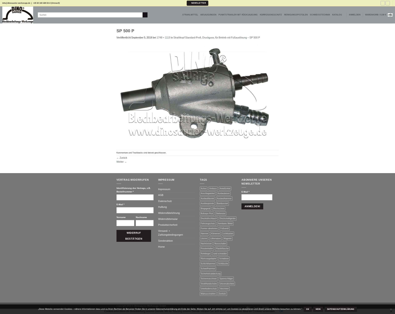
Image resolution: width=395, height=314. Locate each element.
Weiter (121, 161)
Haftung (162, 207)
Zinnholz (222, 294)
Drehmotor (220, 213)
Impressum (164, 189)
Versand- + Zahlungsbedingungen (170, 233)
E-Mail (120, 204)
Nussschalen (220, 243)
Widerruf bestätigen (133, 236)
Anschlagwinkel (208, 193)
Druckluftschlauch (209, 218)
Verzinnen (224, 288)
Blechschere (218, 208)
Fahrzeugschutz (208, 223)
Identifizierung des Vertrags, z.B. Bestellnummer (133, 190)
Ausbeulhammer (224, 198)
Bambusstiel (222, 203)
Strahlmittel (190, 15)
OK (307, 309)
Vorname (121, 217)
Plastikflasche (222, 248)
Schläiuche (223, 263)
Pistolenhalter (207, 248)
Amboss (213, 188)
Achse (203, 188)
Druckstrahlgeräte (227, 218)
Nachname (142, 217)
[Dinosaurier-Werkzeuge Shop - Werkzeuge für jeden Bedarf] (17, 14)
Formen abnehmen (209, 228)
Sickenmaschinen (209, 278)
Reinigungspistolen (296, 15)
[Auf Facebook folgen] (382, 3)
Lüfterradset (215, 238)
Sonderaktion (165, 240)
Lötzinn (204, 238)
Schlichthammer (208, 263)
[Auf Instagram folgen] (387, 3)
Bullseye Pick (207, 213)
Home (161, 246)
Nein (318, 309)
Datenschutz (165, 201)
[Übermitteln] (145, 15)
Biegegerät (205, 208)
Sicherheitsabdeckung (210, 273)
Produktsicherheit (167, 225)
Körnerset (215, 233)
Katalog (337, 15)
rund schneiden (220, 253)
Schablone (224, 258)
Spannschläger (226, 278)
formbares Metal (225, 223)
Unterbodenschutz (209, 288)
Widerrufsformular (168, 219)
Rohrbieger (205, 253)
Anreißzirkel (225, 188)
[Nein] (391, 310)
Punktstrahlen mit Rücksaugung (238, 15)
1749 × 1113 (163, 37)
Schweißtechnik (320, 15)
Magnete (227, 238)
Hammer (204, 233)
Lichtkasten (228, 233)
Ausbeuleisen (224, 193)
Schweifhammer (208, 268)
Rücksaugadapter (208, 258)
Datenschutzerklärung (340, 309)
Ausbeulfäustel (207, 198)
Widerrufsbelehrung (169, 213)
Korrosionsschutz (271, 15)
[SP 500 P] (197, 94)
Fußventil (224, 228)
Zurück (121, 157)
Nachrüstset (206, 243)
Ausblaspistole (207, 203)
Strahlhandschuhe (209, 284)
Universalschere (227, 284)
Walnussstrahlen (208, 294)
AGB (160, 195)
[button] (197, 3)
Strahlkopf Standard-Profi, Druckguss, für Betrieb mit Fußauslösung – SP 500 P (216, 37)
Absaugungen (208, 15)
